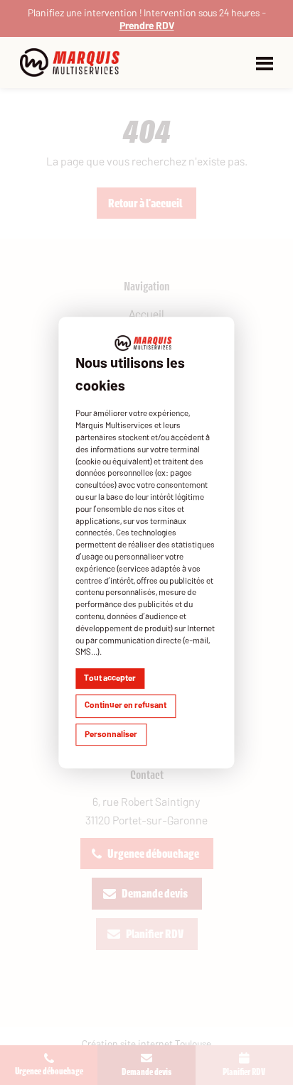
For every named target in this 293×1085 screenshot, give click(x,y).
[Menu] (264, 62)
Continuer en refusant (125, 704)
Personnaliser (111, 733)
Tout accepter (110, 677)
